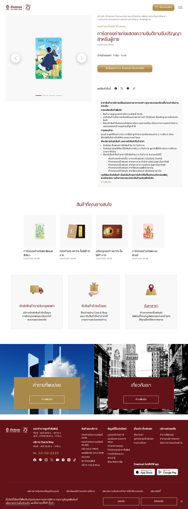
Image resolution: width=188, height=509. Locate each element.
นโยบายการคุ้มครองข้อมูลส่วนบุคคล (43, 491)
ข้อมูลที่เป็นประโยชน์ (117, 429)
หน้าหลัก (101, 16)
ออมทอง (86, 457)
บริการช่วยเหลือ (168, 429)
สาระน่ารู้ (111, 458)
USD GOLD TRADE (90, 449)
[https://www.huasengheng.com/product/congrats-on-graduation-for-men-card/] (134, 88)
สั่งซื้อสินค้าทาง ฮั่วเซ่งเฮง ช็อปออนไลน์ (124, 68)
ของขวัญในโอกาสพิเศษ (138, 16)
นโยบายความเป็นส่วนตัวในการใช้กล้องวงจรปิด (122, 491)
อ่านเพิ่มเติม (47, 399)
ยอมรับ (121, 501)
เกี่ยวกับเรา (138, 435)
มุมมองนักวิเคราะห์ (116, 435)
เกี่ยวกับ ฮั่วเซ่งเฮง (143, 429)
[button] (38, 95)
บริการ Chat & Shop (91, 465)
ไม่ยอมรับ (159, 501)
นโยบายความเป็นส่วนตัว (18, 503)
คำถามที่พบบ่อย (167, 435)
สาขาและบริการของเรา (170, 439)
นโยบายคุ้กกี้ (156, 491)
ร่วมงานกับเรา (140, 443)
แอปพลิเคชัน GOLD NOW (93, 453)
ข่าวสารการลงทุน (115, 446)
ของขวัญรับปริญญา (157, 16)
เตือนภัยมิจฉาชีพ (115, 462)
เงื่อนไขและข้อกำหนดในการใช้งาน (80, 491)
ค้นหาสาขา (151, 306)
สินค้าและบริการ (89, 429)
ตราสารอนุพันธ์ (88, 461)
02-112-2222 (49, 453)
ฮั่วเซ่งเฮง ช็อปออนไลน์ (116, 16)
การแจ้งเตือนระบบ (116, 454)
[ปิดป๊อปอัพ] (181, 501)
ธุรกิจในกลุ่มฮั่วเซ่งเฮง (143, 439)
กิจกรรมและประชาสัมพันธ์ (119, 450)
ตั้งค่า (51, 503)
